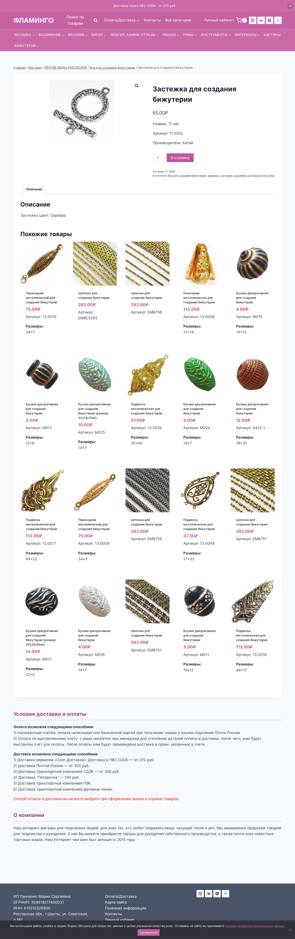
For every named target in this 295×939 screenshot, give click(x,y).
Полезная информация (125, 908)
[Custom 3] (200, 893)
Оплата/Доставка (121, 896)
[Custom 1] (269, 20)
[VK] (261, 20)
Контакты (152, 20)
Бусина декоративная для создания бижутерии (252, 297)
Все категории (178, 20)
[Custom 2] (252, 20)
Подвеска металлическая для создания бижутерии (146, 408)
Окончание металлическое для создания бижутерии (199, 297)
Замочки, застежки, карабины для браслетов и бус (241, 175)
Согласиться (148, 932)
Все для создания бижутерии (187, 175)
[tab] (34, 189)
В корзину (180, 157)
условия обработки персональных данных (254, 926)
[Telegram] (278, 20)
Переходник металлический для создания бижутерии (41, 297)
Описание (34, 189)
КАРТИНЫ (272, 35)
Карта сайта (116, 902)
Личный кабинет (120, 920)
